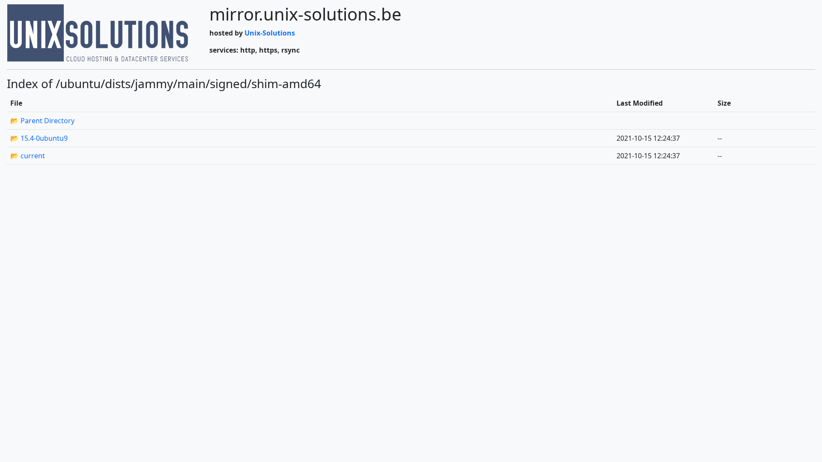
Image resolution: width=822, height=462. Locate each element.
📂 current (27, 155)
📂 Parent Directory (42, 120)
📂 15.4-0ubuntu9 (39, 138)
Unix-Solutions (269, 33)
